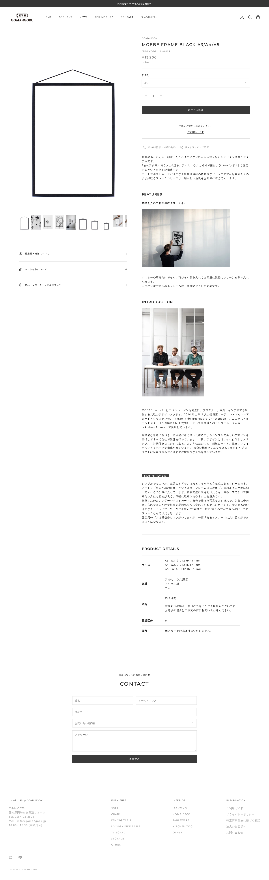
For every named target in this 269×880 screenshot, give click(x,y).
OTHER (116, 844)
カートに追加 (196, 109)
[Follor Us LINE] (20, 857)
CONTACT (127, 17)
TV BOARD (118, 832)
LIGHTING (180, 808)
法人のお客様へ (149, 17)
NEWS (83, 17)
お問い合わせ (234, 832)
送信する (134, 759)
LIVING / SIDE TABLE (126, 826)
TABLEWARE (181, 820)
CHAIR (115, 814)
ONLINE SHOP (104, 17)
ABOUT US (65, 17)
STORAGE (118, 838)
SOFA (115, 808)
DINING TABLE (121, 820)
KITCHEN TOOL (183, 826)
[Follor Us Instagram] (10, 857)
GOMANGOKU (151, 38)
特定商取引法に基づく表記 (243, 820)
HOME (48, 17)
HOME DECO (181, 814)
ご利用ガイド (195, 132)
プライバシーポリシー (240, 814)
